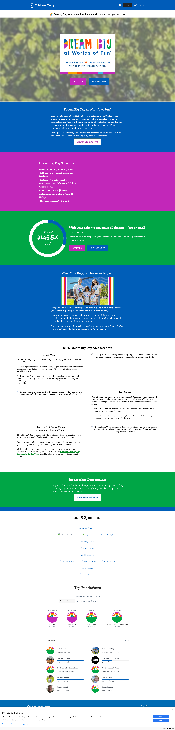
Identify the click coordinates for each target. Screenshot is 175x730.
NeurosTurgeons (107, 687)
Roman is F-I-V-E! (63, 677)
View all (127, 640)
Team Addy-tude (107, 677)
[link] (42, 5)
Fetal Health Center (64, 658)
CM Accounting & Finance (111, 668)
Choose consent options (9, 724)
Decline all (161, 720)
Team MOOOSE (62, 687)
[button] (78, 81)
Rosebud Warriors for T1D (111, 658)
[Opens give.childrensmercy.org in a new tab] (87, 141)
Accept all (161, 716)
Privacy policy (23, 724)
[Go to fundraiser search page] (120, 5)
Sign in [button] (141, 5)
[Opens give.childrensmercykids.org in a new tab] (87, 497)
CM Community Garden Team (67, 668)
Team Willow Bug (108, 649)
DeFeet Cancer (62, 649)
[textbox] (95, 601)
